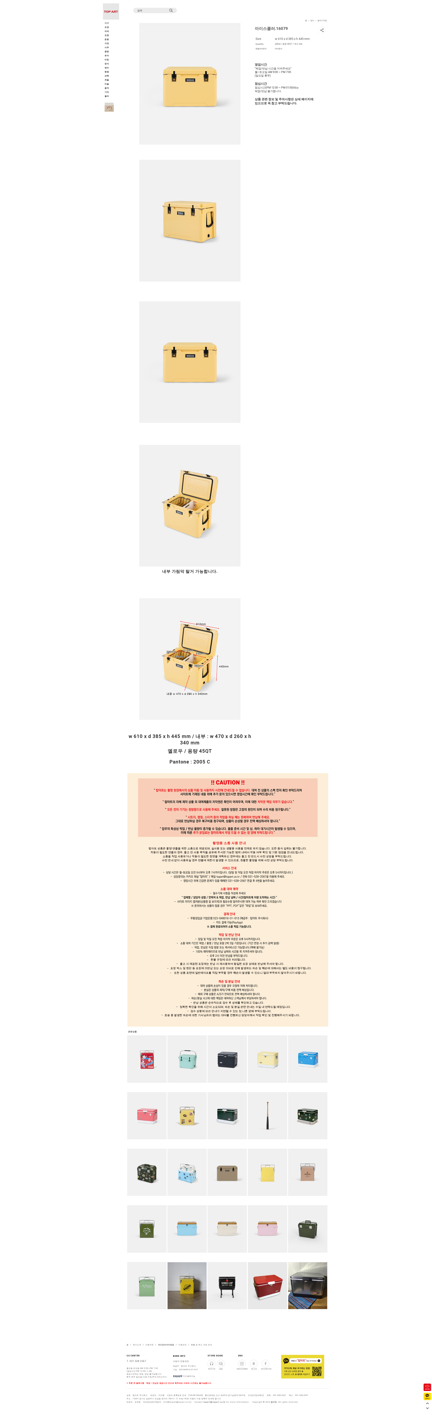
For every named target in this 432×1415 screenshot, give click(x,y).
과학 (107, 76)
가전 (107, 43)
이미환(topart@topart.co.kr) (177, 1402)
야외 (107, 31)
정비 (107, 68)
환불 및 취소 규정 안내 (201, 1345)
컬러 (312, 20)
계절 (107, 80)
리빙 (107, 60)
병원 (107, 72)
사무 (107, 47)
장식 (107, 64)
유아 (107, 56)
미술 (107, 84)
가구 (107, 23)
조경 (107, 27)
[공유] (322, 30)
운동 (107, 39)
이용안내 (183, 1345)
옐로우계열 (322, 20)
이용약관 (149, 1345)
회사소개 (137, 1345)
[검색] (171, 10)
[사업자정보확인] (256, 1395)
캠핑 (107, 52)
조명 (107, 35)
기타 (107, 92)
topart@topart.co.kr (214, 1402)
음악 (107, 88)
